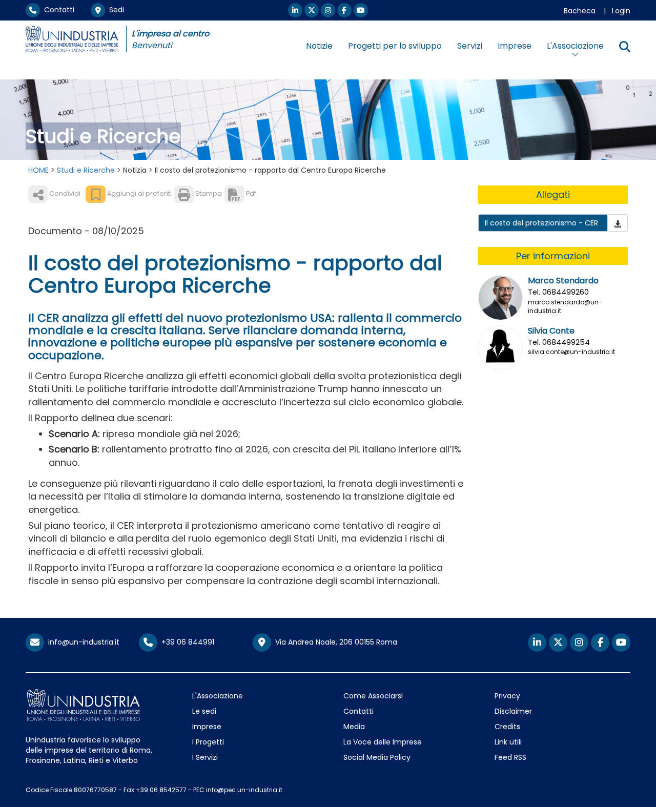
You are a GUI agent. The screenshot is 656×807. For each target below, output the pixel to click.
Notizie (319, 46)
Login (621, 11)
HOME (38, 170)
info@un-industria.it (81, 642)
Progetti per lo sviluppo (395, 46)
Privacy (507, 696)
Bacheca (580, 11)
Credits (507, 726)
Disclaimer (513, 711)
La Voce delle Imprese (382, 742)
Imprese (514, 46)
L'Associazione (217, 696)
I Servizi (205, 757)
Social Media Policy (377, 757)
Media (354, 726)
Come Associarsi (373, 696)
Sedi (114, 10)
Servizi (469, 46)
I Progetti (208, 742)
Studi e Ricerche (86, 170)
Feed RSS (510, 757)
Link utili (508, 742)
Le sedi (204, 711)
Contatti (57, 10)
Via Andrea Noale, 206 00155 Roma (334, 642)
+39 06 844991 (185, 642)
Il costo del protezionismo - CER (541, 223)
